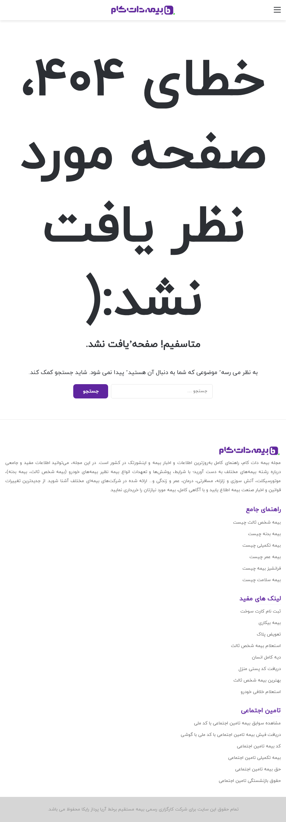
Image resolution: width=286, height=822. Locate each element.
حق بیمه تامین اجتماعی (258, 769)
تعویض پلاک (269, 634)
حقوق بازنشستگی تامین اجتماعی (250, 781)
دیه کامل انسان (266, 657)
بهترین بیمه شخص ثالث (257, 680)
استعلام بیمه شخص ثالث (256, 646)
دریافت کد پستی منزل (260, 669)
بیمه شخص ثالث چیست (257, 522)
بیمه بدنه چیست (264, 534)
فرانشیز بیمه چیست (261, 568)
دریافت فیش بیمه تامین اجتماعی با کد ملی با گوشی (231, 735)
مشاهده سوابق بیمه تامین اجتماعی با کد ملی (237, 723)
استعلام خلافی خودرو (261, 692)
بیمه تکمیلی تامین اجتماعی (254, 758)
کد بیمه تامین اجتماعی (259, 746)
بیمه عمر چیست (265, 557)
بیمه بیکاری (269, 623)
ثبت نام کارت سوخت (260, 611)
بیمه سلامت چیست (261, 580)
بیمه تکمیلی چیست (261, 545)
